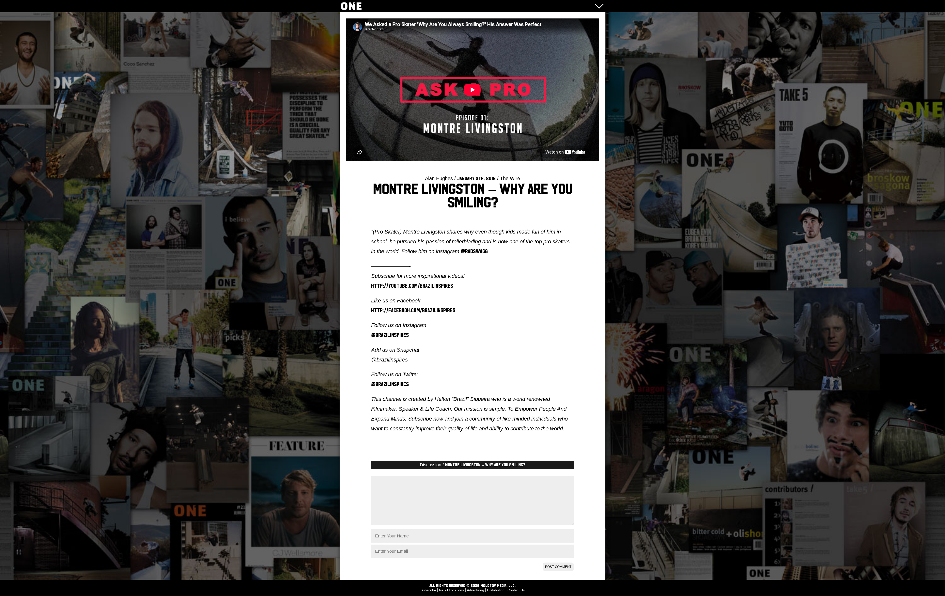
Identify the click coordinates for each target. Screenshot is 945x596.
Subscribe (428, 590)
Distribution (495, 590)
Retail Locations (451, 590)
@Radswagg (474, 251)
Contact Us (516, 590)
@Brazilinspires (390, 335)
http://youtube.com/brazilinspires (412, 286)
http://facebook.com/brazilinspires (413, 310)
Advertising (475, 590)
